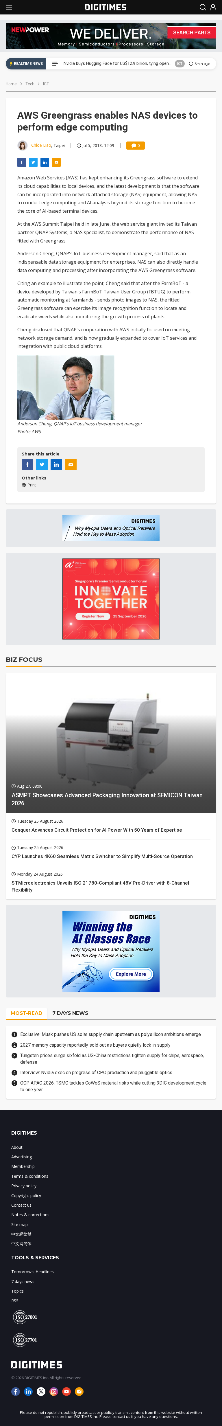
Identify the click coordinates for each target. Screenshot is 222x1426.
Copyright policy (26, 1195)
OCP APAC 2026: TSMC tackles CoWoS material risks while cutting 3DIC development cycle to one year (113, 1086)
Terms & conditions (29, 1176)
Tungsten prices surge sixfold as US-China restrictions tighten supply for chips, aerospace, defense (112, 1059)
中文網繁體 (21, 1234)
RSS (14, 1300)
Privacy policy (23, 1185)
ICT (179, 63)
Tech (29, 84)
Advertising (21, 1156)
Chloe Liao (41, 145)
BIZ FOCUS (24, 660)
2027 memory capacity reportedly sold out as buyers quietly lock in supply (95, 1045)
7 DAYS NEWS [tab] (70, 1013)
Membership (23, 1166)
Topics (17, 1291)
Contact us (21, 1205)
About (17, 1147)
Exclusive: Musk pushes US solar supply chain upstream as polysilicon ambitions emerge (110, 1034)
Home (11, 84)
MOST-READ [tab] (26, 1013)
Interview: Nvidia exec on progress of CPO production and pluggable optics (96, 1072)
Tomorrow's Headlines (32, 1271)
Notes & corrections (30, 1214)
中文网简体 (21, 1243)
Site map (19, 1224)
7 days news (22, 1281)
